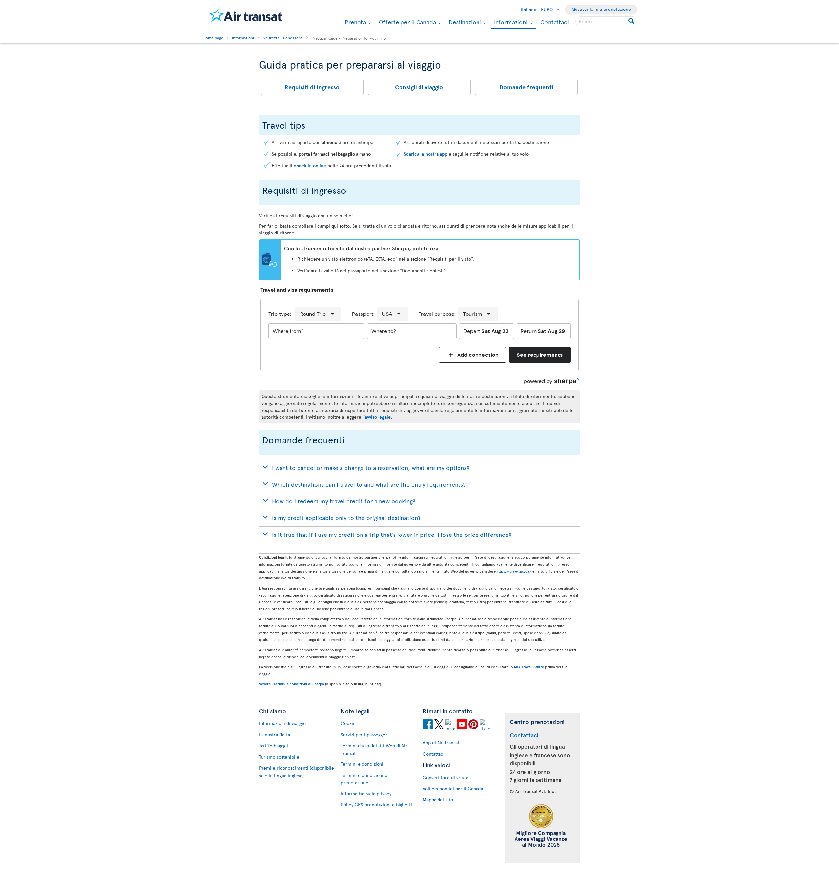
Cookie (348, 723)
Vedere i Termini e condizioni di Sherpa (291, 683)
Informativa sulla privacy (366, 793)
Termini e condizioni (362, 764)
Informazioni (510, 22)
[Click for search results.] (631, 21)
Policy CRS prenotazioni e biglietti (376, 804)
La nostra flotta (274, 734)
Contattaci (554, 22)
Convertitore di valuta (445, 777)
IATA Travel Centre (529, 666)
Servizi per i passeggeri (365, 734)
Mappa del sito (438, 800)
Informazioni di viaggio (282, 723)
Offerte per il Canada (407, 22)
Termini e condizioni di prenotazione (365, 779)
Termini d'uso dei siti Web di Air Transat (374, 749)
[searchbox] (606, 21)
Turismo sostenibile (279, 757)
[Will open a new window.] (428, 725)
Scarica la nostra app (425, 154)
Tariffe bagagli (273, 745)
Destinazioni (464, 22)
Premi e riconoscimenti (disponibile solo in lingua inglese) (296, 772)
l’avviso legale (376, 417)
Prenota (354, 22)
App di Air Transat (441, 742)
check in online (310, 165)
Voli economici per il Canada (453, 788)
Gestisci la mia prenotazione (601, 9)
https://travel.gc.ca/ (514, 571)
